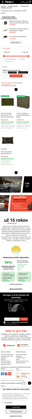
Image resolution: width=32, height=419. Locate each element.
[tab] (16, 48)
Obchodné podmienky (7, 354)
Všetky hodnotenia (16, 284)
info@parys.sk (10, 345)
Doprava (3, 359)
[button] (27, 2)
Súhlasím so (9, 322)
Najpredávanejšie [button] (8, 17)
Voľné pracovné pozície (22, 361)
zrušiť (18, 324)
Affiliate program (20, 362)
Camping (3, 6)
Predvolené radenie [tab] (6, 83)
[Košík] (29, 2)
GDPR (17, 359)
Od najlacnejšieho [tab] (17, 83)
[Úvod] (9, 2)
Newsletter (19, 356)
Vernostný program (6, 362)
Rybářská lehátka (13, 6)
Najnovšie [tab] (13, 85)
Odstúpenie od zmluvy (7, 356)
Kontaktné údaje (20, 358)
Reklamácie (4, 358)
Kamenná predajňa (21, 354)
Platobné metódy (5, 361)
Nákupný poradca (6, 364)
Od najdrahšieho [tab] (5, 85)
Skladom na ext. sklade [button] (7, 122)
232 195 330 (24, 345)
